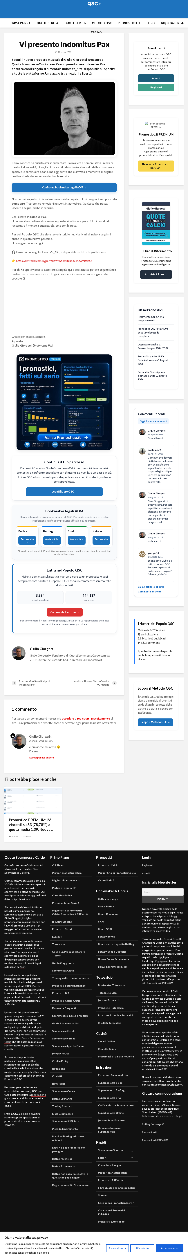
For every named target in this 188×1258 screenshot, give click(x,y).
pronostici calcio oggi (23, 895)
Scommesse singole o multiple (70, 1015)
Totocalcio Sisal (107, 992)
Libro (151, 23)
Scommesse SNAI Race (65, 1121)
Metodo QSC (102, 23)
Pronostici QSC (13, 1079)
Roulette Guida (107, 1049)
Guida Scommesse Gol (65, 1023)
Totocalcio (58, 944)
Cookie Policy (60, 1061)
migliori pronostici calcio (18, 933)
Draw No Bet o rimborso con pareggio (68, 1149)
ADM (22, 967)
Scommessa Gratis (63, 970)
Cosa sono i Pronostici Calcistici (111, 1212)
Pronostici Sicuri (62, 929)
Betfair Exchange (62, 1098)
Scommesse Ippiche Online (68, 1046)
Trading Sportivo (62, 1106)
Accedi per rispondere (41, 757)
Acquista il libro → (156, 274)
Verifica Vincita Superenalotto (116, 1105)
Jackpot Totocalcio (109, 1000)
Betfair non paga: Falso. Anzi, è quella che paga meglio (70, 1175)
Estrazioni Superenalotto (113, 1075)
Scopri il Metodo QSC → (155, 722)
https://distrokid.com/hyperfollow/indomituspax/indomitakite (54, 261)
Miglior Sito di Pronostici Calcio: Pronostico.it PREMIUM (70, 912)
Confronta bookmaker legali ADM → (64, 187)
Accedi (156, 78)
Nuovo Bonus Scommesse (113, 959)
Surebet (57, 936)
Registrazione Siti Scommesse (70, 1185)
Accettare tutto (169, 1248)
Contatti (57, 1076)
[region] (94, 1245)
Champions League (109, 1165)
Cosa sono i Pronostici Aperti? (116, 1203)
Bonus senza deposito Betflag (116, 944)
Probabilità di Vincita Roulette (116, 1056)
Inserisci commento (21, 836)
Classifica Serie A (62, 895)
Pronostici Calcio (108, 865)
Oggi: (153, 421)
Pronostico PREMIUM (111, 1180)
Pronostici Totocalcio (111, 1008)
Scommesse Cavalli (63, 1031)
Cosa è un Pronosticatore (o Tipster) (68, 953)
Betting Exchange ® (153, 1124)
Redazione (58, 1068)
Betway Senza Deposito (112, 951)
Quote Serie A (47, 23)
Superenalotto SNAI (110, 1098)
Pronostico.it (129, 23)
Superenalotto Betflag (111, 1090)
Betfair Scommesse (63, 1166)
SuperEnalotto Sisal (110, 1082)
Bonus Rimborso (108, 914)
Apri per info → (27, 540)
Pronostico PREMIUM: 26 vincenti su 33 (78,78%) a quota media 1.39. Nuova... (31, 825)
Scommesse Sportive (110, 1150)
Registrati (156, 87)
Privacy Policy (60, 1053)
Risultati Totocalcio (109, 1023)
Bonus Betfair (106, 906)
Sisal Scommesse (62, 1113)
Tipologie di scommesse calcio (70, 978)
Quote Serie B (75, 23)
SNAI (101, 921)
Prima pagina (20, 23)
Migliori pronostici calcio (67, 873)
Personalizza (116, 1248)
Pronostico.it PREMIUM (160, 983)
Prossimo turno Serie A (65, 903)
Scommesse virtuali (63, 1038)
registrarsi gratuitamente (93, 718)
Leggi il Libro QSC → (64, 491)
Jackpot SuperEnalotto (111, 1120)
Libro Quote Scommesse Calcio (116, 1187)
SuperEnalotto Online (111, 1113)
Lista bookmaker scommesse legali (162, 1116)
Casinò (96, 32)
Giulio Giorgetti (40, 736)
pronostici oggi (168, 916)
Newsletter (58, 1083)
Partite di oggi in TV (64, 888)
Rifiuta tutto (142, 1248)
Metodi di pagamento (65, 1129)
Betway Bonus (106, 936)
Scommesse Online (63, 1091)
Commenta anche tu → (151, 591)
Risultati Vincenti (62, 921)
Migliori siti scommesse (66, 880)
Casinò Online (106, 1041)
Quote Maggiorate (63, 963)
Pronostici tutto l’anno (111, 1221)
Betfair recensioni (62, 1158)
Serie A (102, 1157)
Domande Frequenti (64, 1008)
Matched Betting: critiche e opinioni (68, 1138)
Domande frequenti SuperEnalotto (109, 1129)
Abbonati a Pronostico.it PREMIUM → (156, 166)
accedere (68, 718)
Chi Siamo (58, 865)
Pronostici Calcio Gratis (66, 1000)
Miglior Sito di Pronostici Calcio (117, 873)
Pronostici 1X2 (60, 993)
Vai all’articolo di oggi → (152, 586)
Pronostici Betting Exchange (69, 985)
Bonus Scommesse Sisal (112, 966)
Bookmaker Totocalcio (111, 985)
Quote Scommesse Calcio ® (94, 3)
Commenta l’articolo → (64, 612)
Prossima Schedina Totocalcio (116, 1015)
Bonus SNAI (105, 929)
